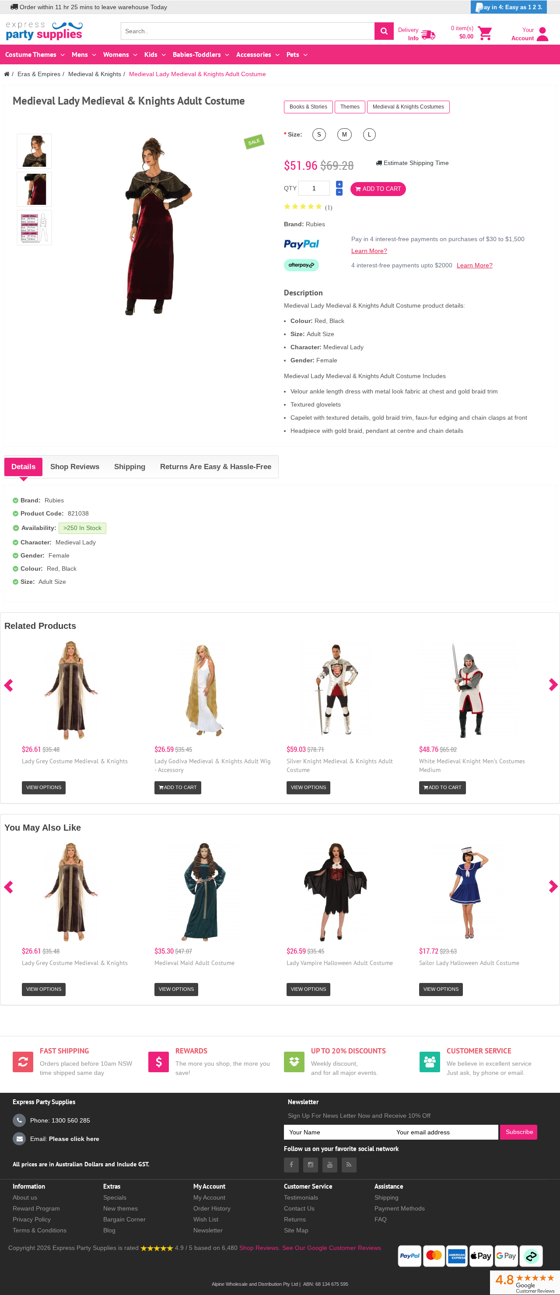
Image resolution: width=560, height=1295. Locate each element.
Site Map (296, 1230)
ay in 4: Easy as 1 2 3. (513, 7)
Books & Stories (308, 107)
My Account (209, 1197)
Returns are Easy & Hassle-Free (215, 467)
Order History (212, 1208)
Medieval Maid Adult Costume (194, 963)
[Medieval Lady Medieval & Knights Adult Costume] (34, 151)
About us (25, 1197)
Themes (350, 107)
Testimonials (301, 1197)
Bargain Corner (124, 1219)
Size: (295, 134)
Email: (64, 1138)
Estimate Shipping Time (415, 162)
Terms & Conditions (39, 1230)
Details (23, 467)
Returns (295, 1219)
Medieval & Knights (94, 73)
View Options (43, 787)
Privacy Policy (32, 1219)
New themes (120, 1208)
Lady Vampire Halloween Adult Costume (340, 963)
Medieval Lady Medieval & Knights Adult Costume (197, 73)
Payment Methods (399, 1208)
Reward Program (36, 1208)
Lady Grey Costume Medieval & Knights (75, 761)
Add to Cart (382, 189)
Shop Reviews (74, 467)
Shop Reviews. (259, 1247)
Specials (114, 1197)
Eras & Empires (39, 73)
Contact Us (299, 1208)
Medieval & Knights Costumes (408, 107)
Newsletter (208, 1230)
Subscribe (519, 1131)
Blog (109, 1230)
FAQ (380, 1219)
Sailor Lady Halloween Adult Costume (469, 963)
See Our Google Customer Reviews (330, 1247)
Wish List (205, 1219)
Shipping (129, 467)
